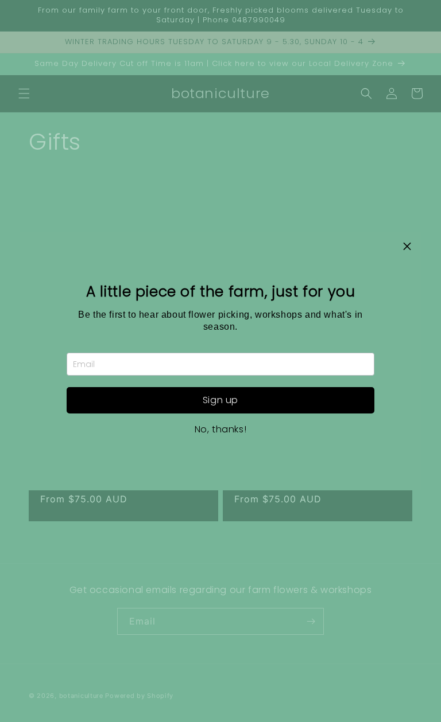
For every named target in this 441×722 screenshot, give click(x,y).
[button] (407, 246)
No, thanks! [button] (221, 429)
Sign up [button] (220, 400)
